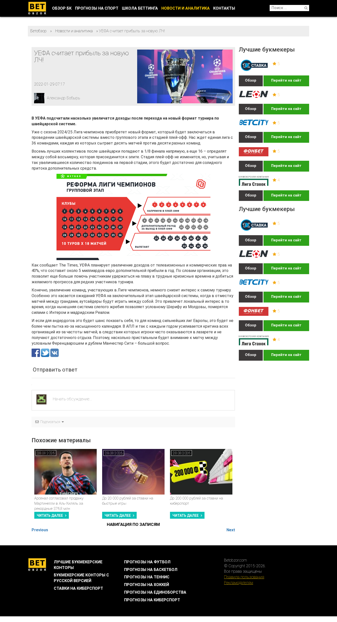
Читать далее (50, 515)
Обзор (250, 80)
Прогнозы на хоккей (146, 584)
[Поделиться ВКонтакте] (54, 352)
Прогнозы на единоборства (155, 592)
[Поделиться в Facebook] (36, 352)
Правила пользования (244, 577)
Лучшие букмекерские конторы (78, 565)
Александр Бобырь (63, 98)
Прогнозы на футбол (147, 562)
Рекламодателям (238, 582)
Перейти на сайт (286, 80)
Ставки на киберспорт (78, 588)
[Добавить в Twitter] (45, 352)
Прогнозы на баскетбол (150, 569)
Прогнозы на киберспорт (152, 600)
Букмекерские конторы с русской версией (81, 578)
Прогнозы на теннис (146, 577)
